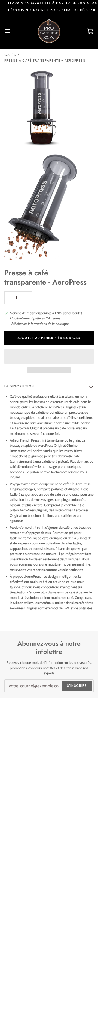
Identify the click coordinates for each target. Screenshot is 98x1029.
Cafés (10, 55)
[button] (49, 356)
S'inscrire (77, 685)
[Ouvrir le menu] (12, 31)
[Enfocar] (10, 139)
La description (19, 386)
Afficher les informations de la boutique (40, 323)
